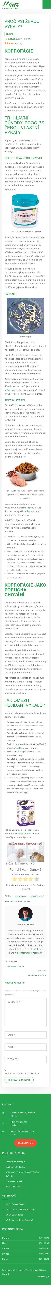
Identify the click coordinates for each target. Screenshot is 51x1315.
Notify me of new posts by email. (22, 1073)
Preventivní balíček (14, 1181)
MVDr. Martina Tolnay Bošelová (19, 1220)
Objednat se (25, 1142)
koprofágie (20, 896)
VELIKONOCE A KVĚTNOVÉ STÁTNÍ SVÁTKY (22, 1174)
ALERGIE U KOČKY (36, 975)
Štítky (8, 896)
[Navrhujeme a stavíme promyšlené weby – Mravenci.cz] (43, 1277)
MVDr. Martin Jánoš (14, 1214)
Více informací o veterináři (28, 952)
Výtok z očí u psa (13, 1186)
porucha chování (13, 901)
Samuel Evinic (15, 39)
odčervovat (10, 389)
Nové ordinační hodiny (15, 1167)
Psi (29, 39)
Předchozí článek (11, 961)
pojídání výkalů (36, 896)
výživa (27, 901)
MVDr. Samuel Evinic (15, 1204)
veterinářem (24, 833)
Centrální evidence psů (16, 1161)
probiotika (29, 511)
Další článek (42, 970)
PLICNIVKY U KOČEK (15, 966)
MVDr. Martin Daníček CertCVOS (20, 1209)
